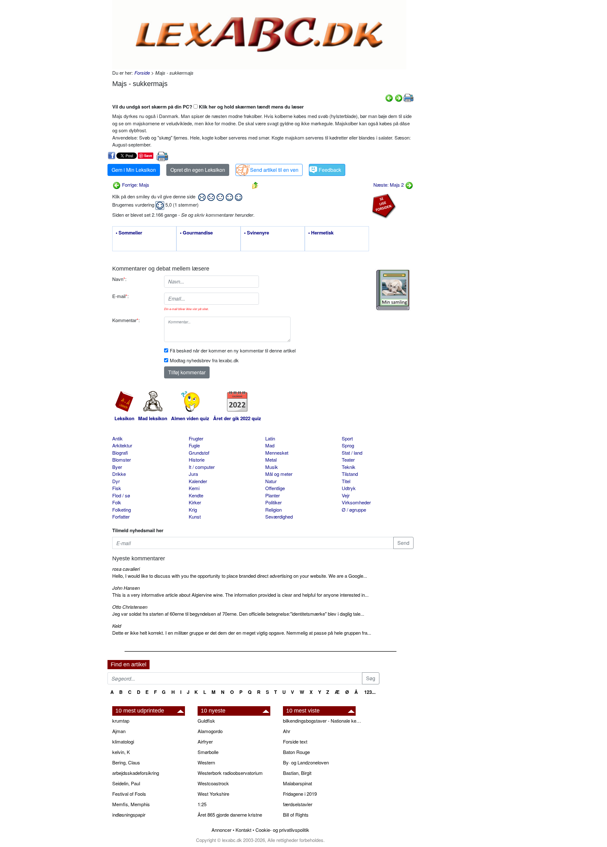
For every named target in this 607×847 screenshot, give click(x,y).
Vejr (346, 495)
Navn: (119, 279)
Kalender (198, 481)
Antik (117, 438)
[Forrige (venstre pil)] (389, 97)
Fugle (194, 445)
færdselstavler (297, 804)
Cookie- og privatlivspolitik (282, 829)
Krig (193, 509)
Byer (117, 467)
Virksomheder (356, 502)
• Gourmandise (196, 233)
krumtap (120, 720)
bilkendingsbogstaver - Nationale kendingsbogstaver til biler (322, 720)
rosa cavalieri (126, 568)
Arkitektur (122, 445)
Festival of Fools (129, 793)
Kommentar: (126, 320)
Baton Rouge (296, 752)
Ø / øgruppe (354, 509)
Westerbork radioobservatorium (230, 772)
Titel (346, 481)
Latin (270, 438)
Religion (273, 509)
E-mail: (120, 296)
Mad (269, 445)
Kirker (195, 502)
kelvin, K (121, 752)
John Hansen (126, 587)
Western (206, 762)
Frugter (196, 438)
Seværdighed (279, 516)
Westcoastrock (213, 783)
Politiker (273, 502)
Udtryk (349, 488)
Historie (197, 459)
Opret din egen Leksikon (197, 169)
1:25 (202, 804)
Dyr (116, 481)
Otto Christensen (129, 606)
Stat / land (352, 452)
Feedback (330, 169)
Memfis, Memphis (131, 804)
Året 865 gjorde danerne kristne (230, 814)
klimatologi (123, 741)
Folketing (121, 509)
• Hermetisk (321, 233)
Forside (142, 72)
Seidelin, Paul (126, 783)
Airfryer (205, 741)
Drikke (119, 473)
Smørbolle (208, 752)
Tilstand (350, 473)
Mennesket (276, 452)
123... (370, 691)
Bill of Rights (296, 814)
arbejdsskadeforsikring (135, 772)
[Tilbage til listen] (255, 184)
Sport (347, 438)
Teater (348, 459)
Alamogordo (210, 731)
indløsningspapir (128, 814)
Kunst (195, 516)
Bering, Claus (126, 762)
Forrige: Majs (135, 184)
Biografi (120, 452)
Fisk (116, 488)
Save (148, 155)
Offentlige (275, 488)
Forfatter (121, 516)
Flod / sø (121, 495)
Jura (193, 473)
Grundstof (199, 452)
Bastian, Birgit (297, 772)
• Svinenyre (256, 233)
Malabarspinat (297, 783)
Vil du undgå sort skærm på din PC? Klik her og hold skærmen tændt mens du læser (208, 106)
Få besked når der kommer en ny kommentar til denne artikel (233, 350)
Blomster (121, 459)
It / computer (202, 467)
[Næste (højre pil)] (398, 97)
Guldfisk (206, 720)
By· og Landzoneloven (306, 762)
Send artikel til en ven (274, 169)
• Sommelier (129, 233)
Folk (116, 502)
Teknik (348, 467)
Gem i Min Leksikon (134, 169)
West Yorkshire (213, 793)
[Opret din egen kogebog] (392, 290)
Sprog (348, 445)
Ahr (286, 731)
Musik (271, 467)
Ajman (119, 731)
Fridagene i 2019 (300, 793)
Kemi (194, 488)
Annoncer (221, 829)
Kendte (196, 495)
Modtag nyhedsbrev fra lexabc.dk (204, 360)
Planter (272, 495)
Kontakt (243, 829)
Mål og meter (278, 473)
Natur (271, 481)
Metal (271, 459)
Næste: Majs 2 (389, 184)
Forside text (295, 741)
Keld (116, 625)
